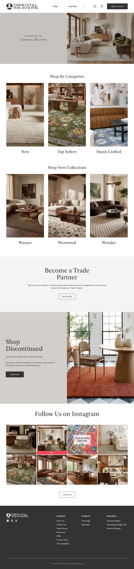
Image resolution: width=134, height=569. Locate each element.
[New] (25, 114)
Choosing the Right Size (116, 524)
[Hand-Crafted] (109, 114)
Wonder (109, 243)
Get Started (67, 296)
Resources (61, 532)
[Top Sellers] (67, 114)
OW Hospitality (63, 543)
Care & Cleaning (114, 528)
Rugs (55, 6)
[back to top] (130, 565)
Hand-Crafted (109, 152)
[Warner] (25, 205)
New (25, 152)
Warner (25, 243)
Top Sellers (67, 152)
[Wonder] (109, 205)
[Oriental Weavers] (22, 515)
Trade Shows (62, 528)
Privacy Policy (62, 540)
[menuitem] (57, 6)
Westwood (67, 243)
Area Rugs (86, 521)
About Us (60, 521)
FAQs (59, 536)
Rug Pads (73, 6)
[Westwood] (67, 205)
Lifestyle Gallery (113, 521)
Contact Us (61, 524)
